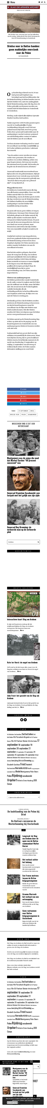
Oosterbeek (24, 56)
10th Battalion (32, 741)
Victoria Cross (22, 780)
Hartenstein (11, 768)
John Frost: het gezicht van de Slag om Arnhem (23, 697)
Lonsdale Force (11, 772)
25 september (20, 754)
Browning (27, 760)
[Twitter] (42, 2)
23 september (28, 752)
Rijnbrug (17, 775)
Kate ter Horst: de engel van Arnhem (22, 662)
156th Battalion (33, 758)
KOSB (25, 768)
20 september (22, 748)
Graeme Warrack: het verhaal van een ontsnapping (30, 897)
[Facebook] (39, 2)
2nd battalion (27, 734)
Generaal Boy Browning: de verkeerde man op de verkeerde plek (21, 530)
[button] (38, 542)
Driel (32, 411)
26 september (30, 755)
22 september (20, 752)
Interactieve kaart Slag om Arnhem (21, 619)
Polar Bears (34, 771)
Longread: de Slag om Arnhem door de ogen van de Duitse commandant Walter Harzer (30, 841)
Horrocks (19, 768)
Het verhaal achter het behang (30, 860)
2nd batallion (17, 734)
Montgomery (25, 771)
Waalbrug (30, 780)
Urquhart (12, 780)
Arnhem (9, 761)
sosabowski (32, 414)
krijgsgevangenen (35, 768)
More (22, 630)
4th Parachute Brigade (21, 737)
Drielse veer (14, 414)
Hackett (29, 764)
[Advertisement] (23, 74)
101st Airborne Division (24, 758)
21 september (23, 411)
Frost (23, 764)
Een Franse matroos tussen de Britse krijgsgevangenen (30, 878)
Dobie (33, 761)
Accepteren (12, 1103)
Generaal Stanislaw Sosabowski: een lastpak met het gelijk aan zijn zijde (23, 494)
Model (18, 771)
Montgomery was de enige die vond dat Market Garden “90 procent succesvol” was (23, 460)
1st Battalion (10, 734)
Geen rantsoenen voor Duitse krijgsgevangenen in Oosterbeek (30, 914)
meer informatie (29, 1100)
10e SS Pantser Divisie (19, 740)
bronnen (29, 952)
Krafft (29, 768)
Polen (24, 414)
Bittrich (21, 760)
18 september (24, 744)
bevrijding (14, 760)
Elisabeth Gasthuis (13, 764)
